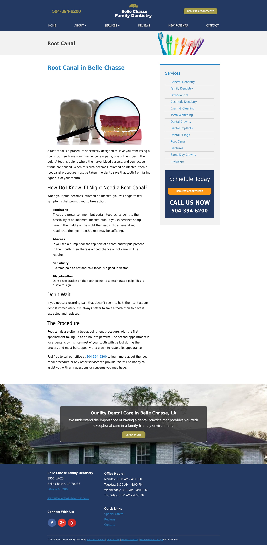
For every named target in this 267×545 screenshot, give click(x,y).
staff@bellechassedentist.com (68, 498)
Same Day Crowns (183, 154)
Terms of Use (113, 539)
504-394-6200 (66, 11)
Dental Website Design (151, 539)
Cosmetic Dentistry (184, 101)
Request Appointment (200, 11)
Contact (212, 25)
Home (52, 25)
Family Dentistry (182, 88)
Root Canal (178, 141)
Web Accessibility (129, 539)
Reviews (144, 25)
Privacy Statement (96, 539)
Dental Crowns (181, 121)
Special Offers (113, 514)
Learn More (133, 435)
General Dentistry (183, 82)
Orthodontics (179, 95)
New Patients (178, 25)
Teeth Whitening (182, 115)
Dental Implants (182, 128)
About (79, 25)
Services (111, 25)
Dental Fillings (180, 135)
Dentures (177, 148)
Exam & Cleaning (183, 108)
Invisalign (177, 161)
